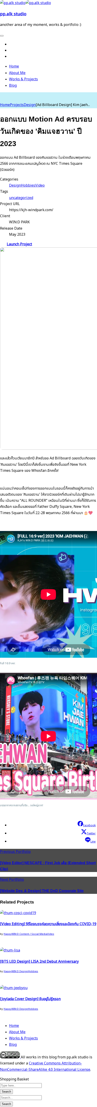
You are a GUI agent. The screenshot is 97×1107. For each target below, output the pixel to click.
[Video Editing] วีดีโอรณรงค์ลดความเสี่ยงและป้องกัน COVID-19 (48, 924)
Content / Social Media (33, 934)
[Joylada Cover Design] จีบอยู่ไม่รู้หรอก (30, 999)
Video (40, 185)
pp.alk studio (13, 14)
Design (30, 105)
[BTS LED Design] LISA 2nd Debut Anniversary (39, 961)
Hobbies (28, 185)
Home (5, 105)
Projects (17, 105)
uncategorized (21, 198)
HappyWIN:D (11, 934)
